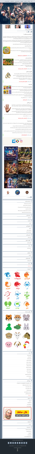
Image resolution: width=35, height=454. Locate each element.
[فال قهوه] (25, 167)
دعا (30, 249)
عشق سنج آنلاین (29, 260)
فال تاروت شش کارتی (28, 367)
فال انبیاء (30, 223)
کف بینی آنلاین (29, 115)
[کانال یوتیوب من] (11, 443)
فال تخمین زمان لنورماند (28, 429)
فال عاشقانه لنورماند (28, 431)
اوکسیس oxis (27, 29)
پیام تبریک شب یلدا (29, 406)
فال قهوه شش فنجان (28, 232)
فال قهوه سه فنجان (29, 230)
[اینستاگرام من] (20, 443)
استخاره (31, 53)
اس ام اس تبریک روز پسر (28, 208)
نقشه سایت (15, 447)
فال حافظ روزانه (19, 65)
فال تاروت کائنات (29, 358)
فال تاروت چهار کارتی (28, 363)
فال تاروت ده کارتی (29, 370)
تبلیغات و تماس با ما (7, 1)
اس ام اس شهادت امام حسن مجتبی (27, 205)
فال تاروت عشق (29, 372)
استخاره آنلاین (12, 1)
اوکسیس (17, 5)
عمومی (27, 197)
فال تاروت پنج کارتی (29, 365)
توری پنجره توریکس (29, 390)
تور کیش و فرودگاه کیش (28, 393)
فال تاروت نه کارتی (29, 369)
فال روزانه (22, 1)
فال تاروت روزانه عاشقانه (28, 374)
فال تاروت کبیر (29, 357)
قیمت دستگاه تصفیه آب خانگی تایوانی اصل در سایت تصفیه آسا (24, 383)
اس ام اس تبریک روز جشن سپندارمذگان (26, 212)
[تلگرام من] (24, 443)
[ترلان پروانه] (17, 26)
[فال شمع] (11, 167)
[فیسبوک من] (22, 443)
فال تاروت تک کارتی (29, 360)
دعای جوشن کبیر (29, 248)
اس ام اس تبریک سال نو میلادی (27, 203)
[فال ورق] (11, 181)
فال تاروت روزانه (29, 355)
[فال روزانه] (11, 153)
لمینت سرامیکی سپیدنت (28, 386)
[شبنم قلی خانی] (8, 26)
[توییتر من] (15, 443)
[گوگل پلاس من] (13, 443)
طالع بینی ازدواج (26, 79)
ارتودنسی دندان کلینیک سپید (27, 392)
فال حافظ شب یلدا (29, 404)
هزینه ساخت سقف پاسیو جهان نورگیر (27, 385)
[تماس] (17, 443)
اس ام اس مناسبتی (17, 1)
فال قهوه (30, 228)
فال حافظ (29, 1)
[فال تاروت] (25, 153)
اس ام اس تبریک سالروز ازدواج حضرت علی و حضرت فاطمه (24, 210)
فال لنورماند (29, 433)
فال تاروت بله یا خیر (29, 376)
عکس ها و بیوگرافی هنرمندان (27, 436)
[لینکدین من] (8, 443)
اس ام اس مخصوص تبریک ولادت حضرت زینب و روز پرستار (24, 207)
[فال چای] (25, 181)
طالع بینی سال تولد (29, 349)
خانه (31, 1)
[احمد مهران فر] (27, 26)
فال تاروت (25, 1)
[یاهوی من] (26, 443)
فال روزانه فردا (29, 434)
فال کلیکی (30, 255)
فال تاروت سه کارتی (28, 362)
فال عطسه (30, 424)
